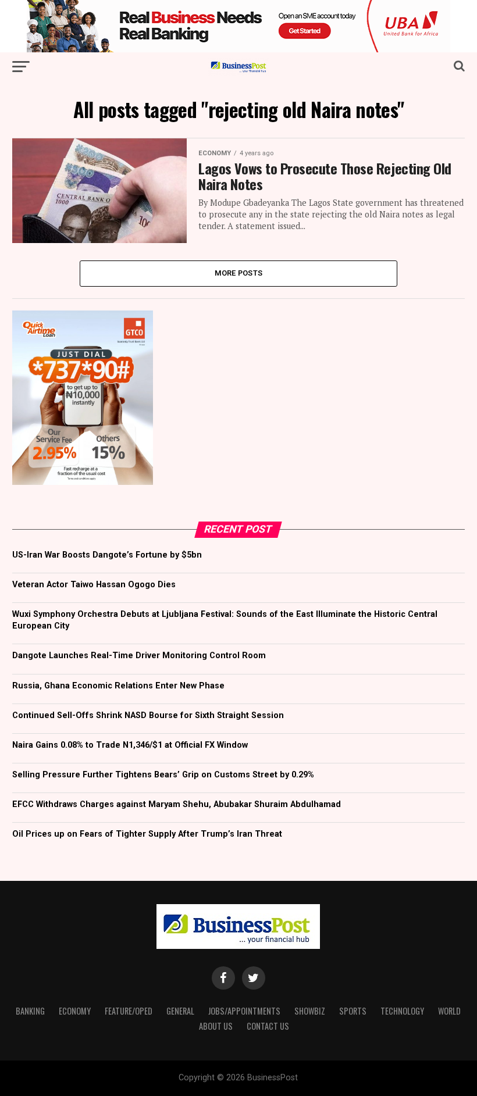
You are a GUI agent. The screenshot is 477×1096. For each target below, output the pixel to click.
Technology (402, 1011)
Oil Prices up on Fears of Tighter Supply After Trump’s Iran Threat (147, 834)
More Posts (239, 273)
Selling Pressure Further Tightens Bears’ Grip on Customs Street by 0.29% (163, 775)
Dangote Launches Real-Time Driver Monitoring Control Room (139, 656)
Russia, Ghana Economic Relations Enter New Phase (118, 686)
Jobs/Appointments (244, 1011)
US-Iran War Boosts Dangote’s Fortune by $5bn (107, 555)
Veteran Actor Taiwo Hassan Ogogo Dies (94, 585)
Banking (30, 1011)
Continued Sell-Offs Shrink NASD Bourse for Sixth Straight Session (148, 715)
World (449, 1011)
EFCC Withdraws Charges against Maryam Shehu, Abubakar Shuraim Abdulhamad (176, 804)
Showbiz (309, 1011)
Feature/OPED (128, 1011)
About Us (216, 1026)
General (180, 1011)
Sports (352, 1011)
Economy (75, 1011)
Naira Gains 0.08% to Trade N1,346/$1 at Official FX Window (130, 745)
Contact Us (268, 1026)
